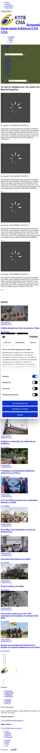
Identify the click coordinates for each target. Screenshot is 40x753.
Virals (6, 74)
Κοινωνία (8, 65)
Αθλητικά (8, 72)
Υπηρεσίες (8, 4)
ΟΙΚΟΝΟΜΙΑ (9, 693)
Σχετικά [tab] (32, 342)
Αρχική (7, 58)
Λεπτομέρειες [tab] (20, 342)
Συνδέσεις (8, 735)
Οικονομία (8, 61)
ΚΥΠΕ (7, 2)
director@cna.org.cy (17, 720)
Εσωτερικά (8, 66)
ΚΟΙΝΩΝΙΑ (9, 694)
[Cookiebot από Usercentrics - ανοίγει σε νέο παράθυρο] (29, 337)
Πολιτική (7, 59)
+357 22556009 (6, 720)
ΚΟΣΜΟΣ (8, 701)
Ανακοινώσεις (9, 6)
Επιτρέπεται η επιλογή (20, 409)
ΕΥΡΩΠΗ (8, 700)
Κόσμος (7, 70)
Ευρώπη (7, 68)
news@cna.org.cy (16, 728)
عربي (10, 42)
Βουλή (7, 63)
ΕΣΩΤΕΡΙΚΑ (9, 696)
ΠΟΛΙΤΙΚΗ (8, 691)
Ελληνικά (11, 37)
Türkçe (11, 40)
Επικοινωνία (8, 8)
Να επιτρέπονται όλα (20, 403)
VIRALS (7, 703)
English (11, 38)
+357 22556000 (6, 728)
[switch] (35, 382)
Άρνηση (20, 414)
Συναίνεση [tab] (7, 342)
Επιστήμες (8, 75)
